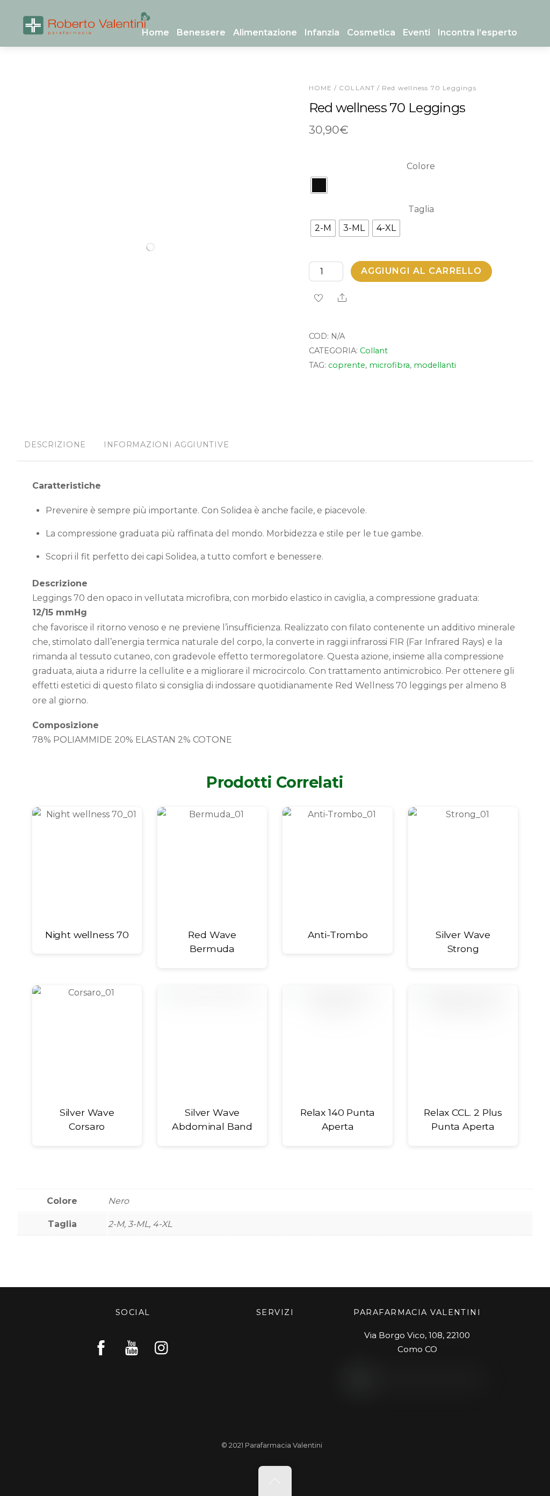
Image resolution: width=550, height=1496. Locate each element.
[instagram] (162, 1347)
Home (155, 32)
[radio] (319, 185)
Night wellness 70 (87, 934)
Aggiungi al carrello (421, 271)
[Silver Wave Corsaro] (87, 1040)
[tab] (55, 446)
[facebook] (101, 1347)
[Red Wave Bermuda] (212, 862)
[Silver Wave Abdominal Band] (212, 1040)
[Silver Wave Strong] (463, 862)
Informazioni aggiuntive (166, 444)
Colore (421, 166)
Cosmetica (371, 32)
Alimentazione (265, 32)
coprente (346, 365)
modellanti (435, 365)
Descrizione (55, 444)
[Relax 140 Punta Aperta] (337, 1040)
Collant (357, 88)
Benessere (201, 32)
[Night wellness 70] (87, 862)
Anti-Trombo (338, 934)
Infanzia (322, 32)
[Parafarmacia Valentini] (86, 21)
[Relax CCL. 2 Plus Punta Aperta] (463, 1040)
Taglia (421, 209)
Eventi (416, 32)
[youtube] (131, 1347)
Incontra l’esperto (477, 32)
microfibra (389, 365)
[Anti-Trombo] (337, 862)
